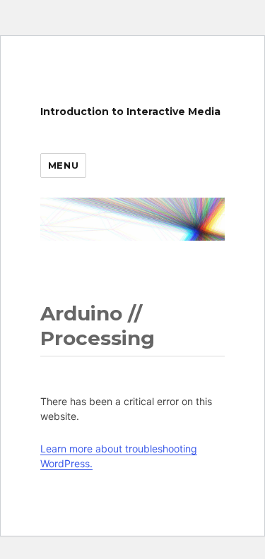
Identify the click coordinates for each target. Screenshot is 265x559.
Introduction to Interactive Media (130, 111)
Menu (63, 165)
